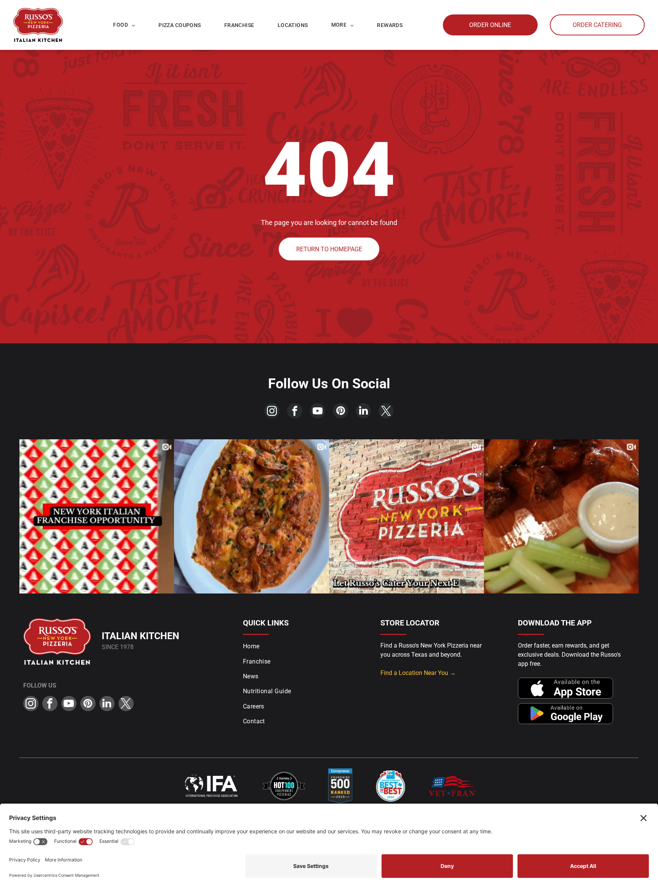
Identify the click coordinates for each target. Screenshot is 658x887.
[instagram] (271, 411)
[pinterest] (340, 411)
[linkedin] (363, 411)
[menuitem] (124, 25)
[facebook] (294, 411)
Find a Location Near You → (418, 672)
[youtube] (317, 411)
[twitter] (386, 411)
